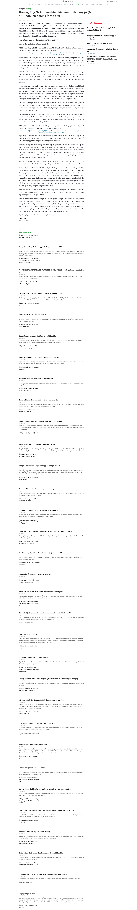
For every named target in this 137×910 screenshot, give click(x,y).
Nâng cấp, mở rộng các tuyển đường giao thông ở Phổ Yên (39, 466)
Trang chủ (22, 9)
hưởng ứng (25, 215)
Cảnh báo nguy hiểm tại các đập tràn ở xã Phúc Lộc (37, 336)
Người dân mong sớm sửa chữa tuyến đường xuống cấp (39, 357)
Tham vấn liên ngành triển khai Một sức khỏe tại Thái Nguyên (41, 592)
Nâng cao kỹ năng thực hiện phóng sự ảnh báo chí (37, 444)
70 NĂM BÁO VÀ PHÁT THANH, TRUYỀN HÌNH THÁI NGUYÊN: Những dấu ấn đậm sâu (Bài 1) (102, 59)
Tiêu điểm (30, 4)
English (108, 1)
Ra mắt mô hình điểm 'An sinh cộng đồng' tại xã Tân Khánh (40, 421)
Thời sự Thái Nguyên (40, 4)
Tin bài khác (25, 232)
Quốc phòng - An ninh (97, 4)
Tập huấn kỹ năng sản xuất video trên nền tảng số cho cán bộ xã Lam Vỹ (45, 613)
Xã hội (77, 4)
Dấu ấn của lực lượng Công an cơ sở (32, 768)
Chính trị (50, 4)
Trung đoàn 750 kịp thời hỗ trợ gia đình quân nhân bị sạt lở (40, 247)
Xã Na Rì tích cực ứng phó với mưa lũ (32, 315)
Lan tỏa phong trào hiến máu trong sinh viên (34, 44)
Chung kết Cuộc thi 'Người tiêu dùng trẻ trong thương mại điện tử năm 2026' (46, 531)
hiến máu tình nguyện (39, 215)
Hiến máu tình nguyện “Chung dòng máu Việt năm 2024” (38, 40)
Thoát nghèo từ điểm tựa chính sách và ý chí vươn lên (38, 400)
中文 (112, 1)
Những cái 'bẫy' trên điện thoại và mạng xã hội (36, 379)
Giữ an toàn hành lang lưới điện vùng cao (34, 657)
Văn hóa (71, 4)
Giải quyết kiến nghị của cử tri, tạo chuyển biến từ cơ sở (39, 510)
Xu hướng (97, 23)
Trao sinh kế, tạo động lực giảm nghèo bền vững (36, 489)
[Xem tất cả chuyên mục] (117, 4)
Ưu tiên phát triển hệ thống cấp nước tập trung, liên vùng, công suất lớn (44, 789)
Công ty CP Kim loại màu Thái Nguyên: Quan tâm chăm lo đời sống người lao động (48, 679)
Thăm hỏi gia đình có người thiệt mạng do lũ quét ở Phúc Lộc (41, 853)
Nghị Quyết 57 (58, 4)
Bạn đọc (106, 4)
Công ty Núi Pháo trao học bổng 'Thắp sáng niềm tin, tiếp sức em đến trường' (46, 810)
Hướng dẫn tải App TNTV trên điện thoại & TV (35, 574)
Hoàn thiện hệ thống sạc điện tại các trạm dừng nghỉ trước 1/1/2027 (43, 874)
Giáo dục (87, 4)
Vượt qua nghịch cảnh (27, 894)
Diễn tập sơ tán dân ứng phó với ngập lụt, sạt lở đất (37, 723)
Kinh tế (66, 4)
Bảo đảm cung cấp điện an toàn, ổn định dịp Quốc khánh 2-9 (40, 553)
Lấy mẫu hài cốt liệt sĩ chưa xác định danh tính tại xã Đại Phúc (41, 700)
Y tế (82, 4)
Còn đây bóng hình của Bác (28, 634)
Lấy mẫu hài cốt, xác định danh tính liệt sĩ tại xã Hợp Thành (40, 293)
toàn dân (31, 215)
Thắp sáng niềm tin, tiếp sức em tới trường (34, 832)
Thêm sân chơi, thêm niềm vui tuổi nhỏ (33, 745)
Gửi (20, 230)
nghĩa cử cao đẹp (49, 215)
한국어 (115, 1)
